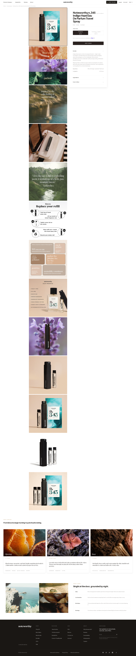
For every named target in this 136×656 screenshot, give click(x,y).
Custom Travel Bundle (57, 638)
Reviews (26, 2)
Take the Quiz (112, 2)
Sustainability (86, 635)
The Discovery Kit (56, 632)
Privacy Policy (65, 652)
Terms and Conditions (54, 652)
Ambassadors (86, 638)
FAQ (69, 629)
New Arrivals (38, 635)
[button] (88, 51)
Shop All (38, 629)
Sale (37, 644)
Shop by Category (7, 2)
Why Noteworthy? (87, 629)
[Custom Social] (116, 652)
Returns (69, 632)
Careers (85, 641)
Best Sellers (38, 632)
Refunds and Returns (75, 652)
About (31, 2)
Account (125, 2)
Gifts (37, 641)
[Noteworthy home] (68, 2)
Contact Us (70, 635)
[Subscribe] (116, 634)
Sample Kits (17, 2)
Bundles (38, 638)
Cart (131, 2)
